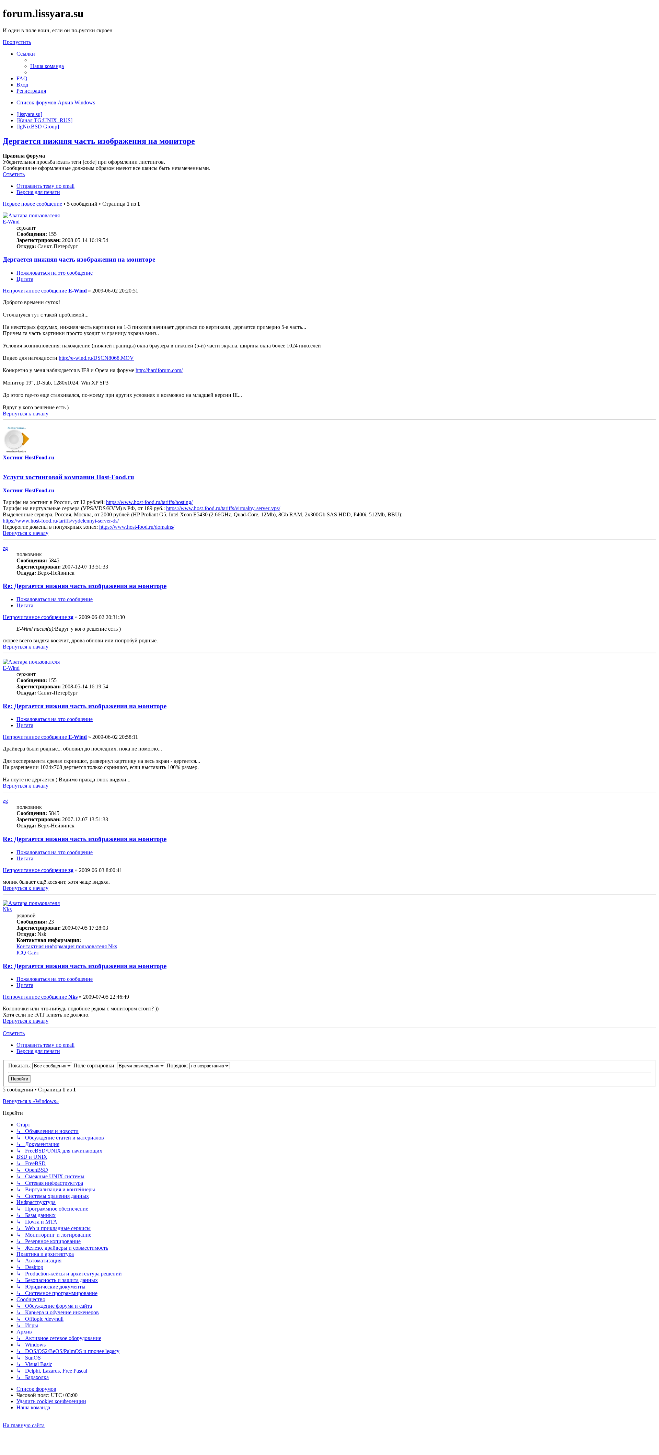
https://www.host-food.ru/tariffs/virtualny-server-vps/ (223, 508)
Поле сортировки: (95, 1065)
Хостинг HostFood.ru (28, 457)
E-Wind (11, 222)
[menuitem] (47, 66)
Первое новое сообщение (32, 204)
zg (5, 548)
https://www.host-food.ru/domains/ (136, 527)
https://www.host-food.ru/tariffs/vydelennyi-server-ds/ (61, 521)
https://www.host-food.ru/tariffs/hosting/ (149, 502)
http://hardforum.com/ (159, 370)
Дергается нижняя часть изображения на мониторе (99, 141)
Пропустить (17, 42)
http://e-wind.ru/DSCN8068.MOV (96, 358)
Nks (7, 909)
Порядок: (177, 1065)
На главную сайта (24, 1425)
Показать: (20, 1065)
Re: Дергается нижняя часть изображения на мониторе (84, 585)
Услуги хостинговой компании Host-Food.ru (68, 477)
